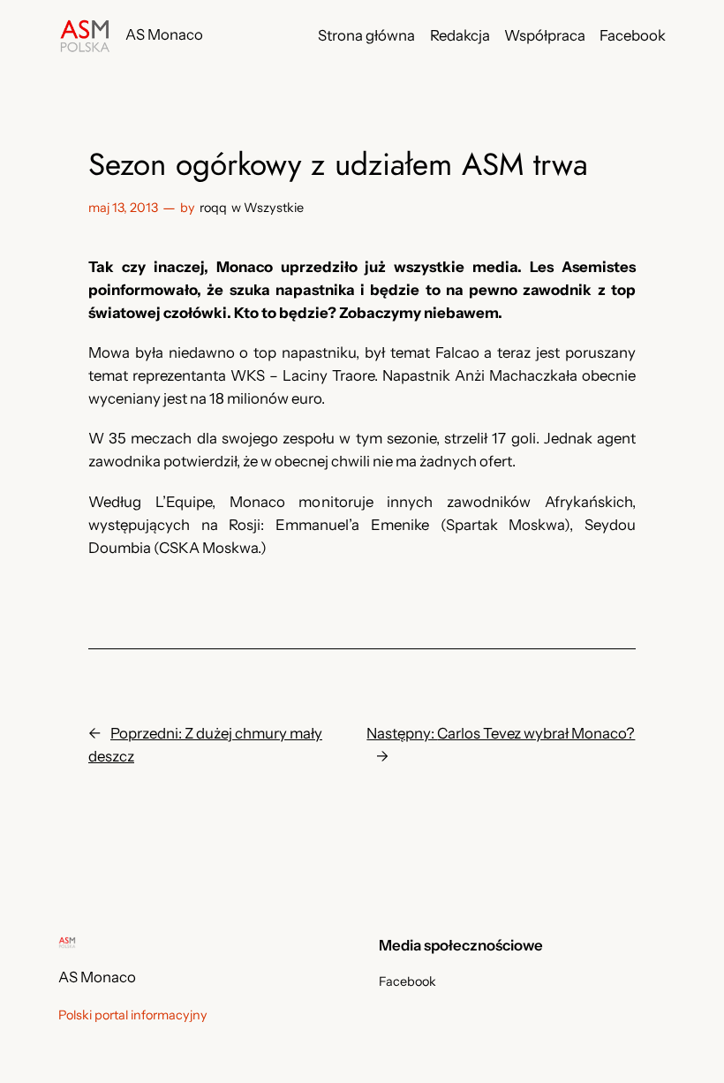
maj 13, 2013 (123, 208)
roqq (213, 208)
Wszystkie (274, 208)
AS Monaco (164, 34)
